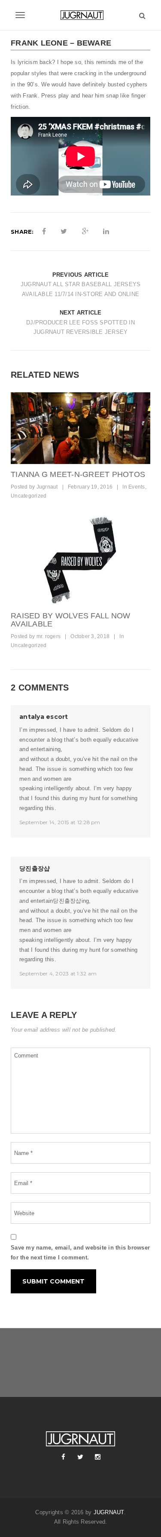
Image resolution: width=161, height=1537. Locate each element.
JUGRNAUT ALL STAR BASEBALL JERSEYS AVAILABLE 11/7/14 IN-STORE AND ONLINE (81, 289)
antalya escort (43, 717)
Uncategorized (28, 496)
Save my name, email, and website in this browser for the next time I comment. (80, 1252)
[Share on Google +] (85, 232)
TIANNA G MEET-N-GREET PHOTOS (78, 474)
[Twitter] (80, 1457)
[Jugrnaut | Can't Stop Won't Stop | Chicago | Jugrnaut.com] (80, 15)
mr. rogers (48, 636)
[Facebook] (63, 1457)
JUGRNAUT (109, 1512)
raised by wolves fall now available (70, 620)
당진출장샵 (34, 868)
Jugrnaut (47, 487)
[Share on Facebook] (44, 232)
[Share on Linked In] (106, 232)
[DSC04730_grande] (80, 559)
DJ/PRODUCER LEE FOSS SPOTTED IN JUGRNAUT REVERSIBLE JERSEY (80, 327)
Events (136, 487)
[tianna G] (80, 428)
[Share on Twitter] (64, 232)
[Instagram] (97, 1457)
